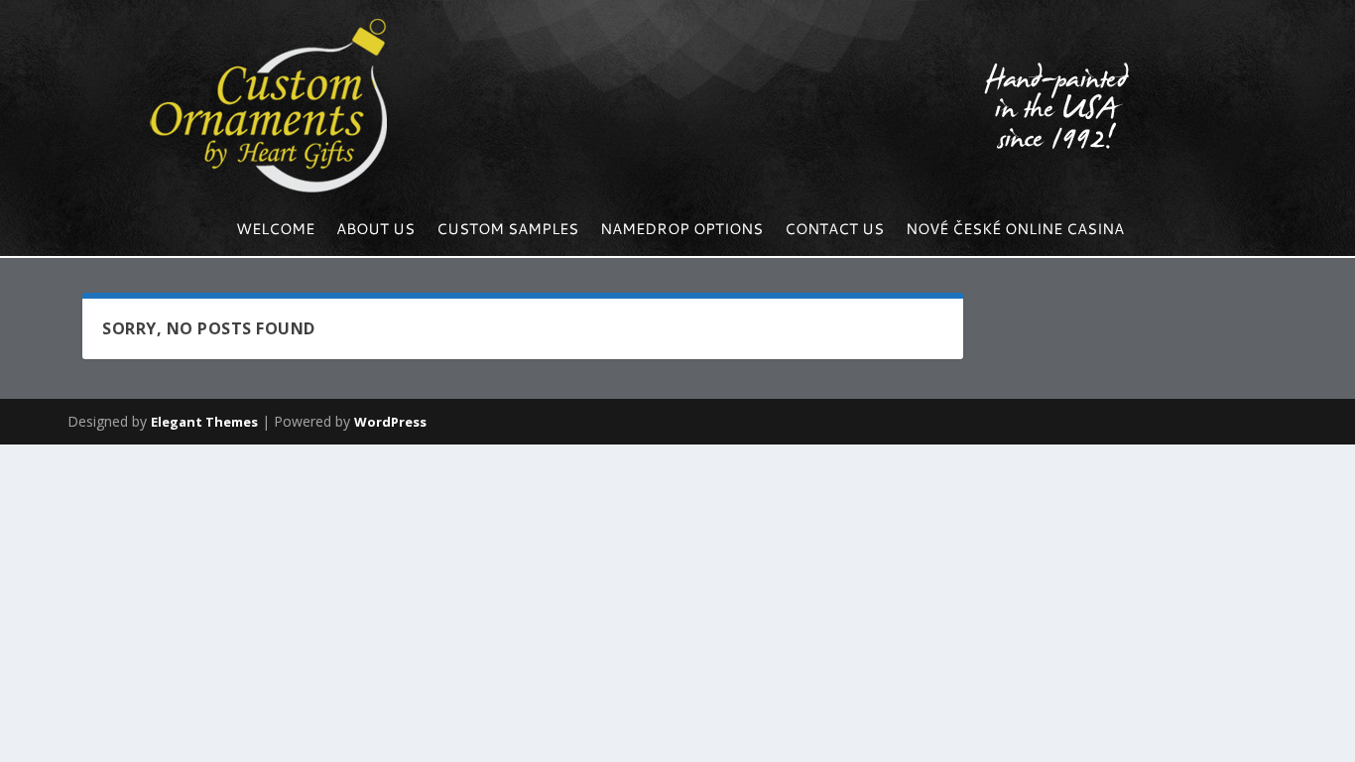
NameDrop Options (681, 230)
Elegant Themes (204, 422)
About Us (375, 230)
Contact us (834, 230)
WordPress (390, 422)
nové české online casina (1015, 230)
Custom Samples (507, 230)
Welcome (275, 230)
